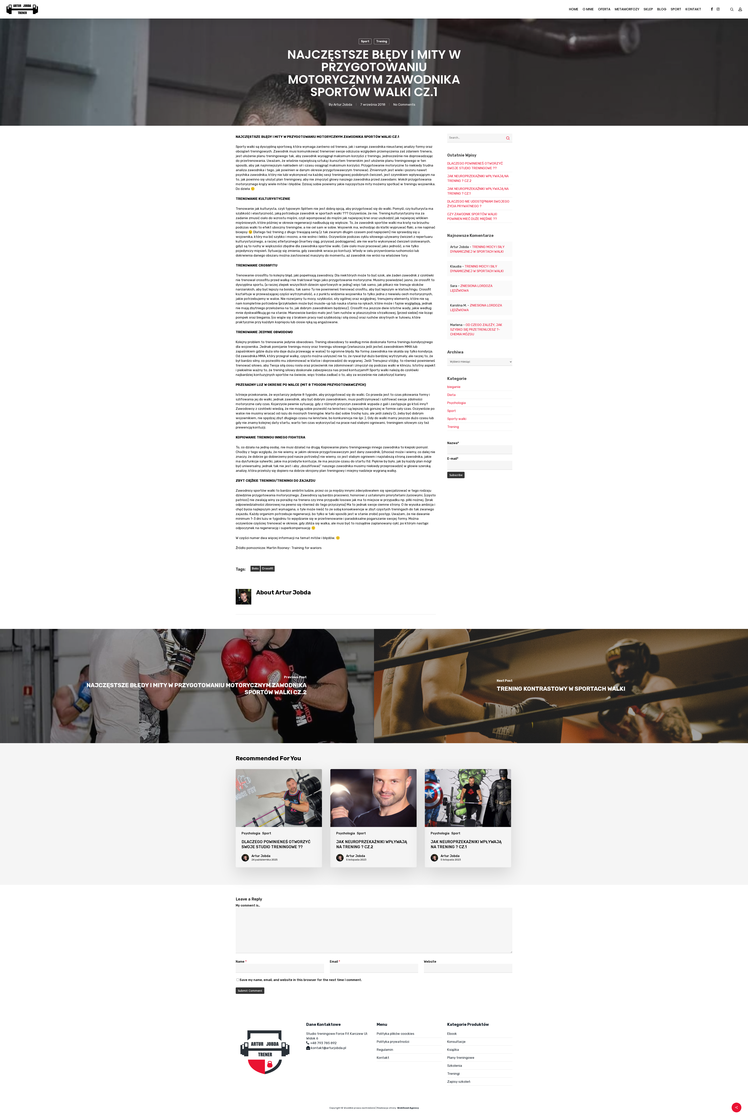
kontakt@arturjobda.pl (328, 1048)
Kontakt (383, 1058)
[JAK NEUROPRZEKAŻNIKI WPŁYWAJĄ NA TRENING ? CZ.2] (373, 818)
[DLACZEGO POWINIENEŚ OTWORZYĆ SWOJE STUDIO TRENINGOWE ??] (279, 818)
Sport (365, 41)
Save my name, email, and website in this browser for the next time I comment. (301, 980)
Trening (381, 41)
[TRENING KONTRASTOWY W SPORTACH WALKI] (561, 686)
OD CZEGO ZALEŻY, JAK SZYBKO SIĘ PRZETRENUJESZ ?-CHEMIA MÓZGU (476, 329)
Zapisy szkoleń (458, 1082)
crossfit (267, 568)
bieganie (453, 387)
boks (255, 568)
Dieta (451, 395)
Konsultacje (456, 1042)
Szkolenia (454, 1066)
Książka (453, 1050)
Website (430, 961)
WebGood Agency (408, 1108)
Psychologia (456, 403)
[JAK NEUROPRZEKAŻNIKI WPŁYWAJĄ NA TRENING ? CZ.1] (468, 818)
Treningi (453, 1074)
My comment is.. (248, 905)
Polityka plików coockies (395, 1034)
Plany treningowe (460, 1058)
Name (241, 961)
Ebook (452, 1034)
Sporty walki (456, 419)
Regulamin (385, 1050)
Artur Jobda (342, 104)
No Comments (404, 104)
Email (335, 961)
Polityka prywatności (393, 1042)
